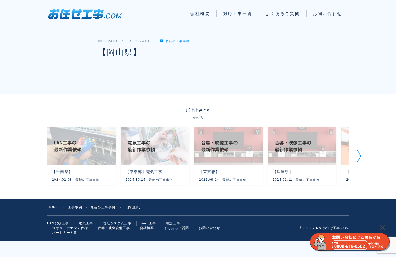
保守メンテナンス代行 (70, 228)
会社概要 (200, 13)
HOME (53, 207)
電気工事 (86, 223)
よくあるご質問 (283, 13)
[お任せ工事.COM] (87, 13)
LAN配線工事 (58, 223)
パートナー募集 (64, 232)
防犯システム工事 (117, 223)
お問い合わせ (327, 13)
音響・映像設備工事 (114, 228)
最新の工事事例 (177, 41)
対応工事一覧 (237, 13)
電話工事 (173, 223)
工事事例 (75, 207)
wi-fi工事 (148, 223)
